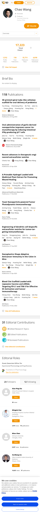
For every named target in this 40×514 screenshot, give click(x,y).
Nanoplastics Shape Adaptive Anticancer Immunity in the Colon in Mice (19, 256)
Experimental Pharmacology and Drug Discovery (17, 366)
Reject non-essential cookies (20, 504)
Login (19, 2)
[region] (20, 495)
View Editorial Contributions (15, 347)
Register (29, 2)
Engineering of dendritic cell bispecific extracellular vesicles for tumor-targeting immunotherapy (19, 229)
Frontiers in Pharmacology (16, 370)
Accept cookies (20, 498)
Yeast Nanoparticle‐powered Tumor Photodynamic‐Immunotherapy (18, 203)
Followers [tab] (10, 381)
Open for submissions (12, 372)
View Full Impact (11, 67)
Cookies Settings (20, 509)
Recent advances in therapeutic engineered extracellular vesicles (19, 155)
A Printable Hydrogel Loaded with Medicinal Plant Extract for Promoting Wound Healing (19, 177)
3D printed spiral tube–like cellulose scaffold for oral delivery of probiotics (19, 101)
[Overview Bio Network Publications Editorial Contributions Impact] (20, 33)
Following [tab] (30, 381)
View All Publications (12, 311)
